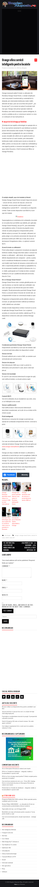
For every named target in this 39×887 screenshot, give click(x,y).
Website (5, 595)
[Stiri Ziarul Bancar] (19, 748)
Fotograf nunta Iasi (7, 832)
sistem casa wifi (9, 537)
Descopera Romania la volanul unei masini (18, 768)
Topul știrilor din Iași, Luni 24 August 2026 (14, 809)
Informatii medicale (7, 862)
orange (17, 535)
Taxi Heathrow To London (9, 844)
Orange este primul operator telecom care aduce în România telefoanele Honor (16, 498)
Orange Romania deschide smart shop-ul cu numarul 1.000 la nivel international (6, 498)
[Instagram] (22, 697)
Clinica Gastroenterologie (9, 853)
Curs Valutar (5, 838)
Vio (3, 768)
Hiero (15, 884)
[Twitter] (4, 697)
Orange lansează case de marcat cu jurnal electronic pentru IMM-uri (26, 496)
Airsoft (4, 859)
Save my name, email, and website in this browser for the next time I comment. (17, 606)
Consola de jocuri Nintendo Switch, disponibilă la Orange (16, 521)
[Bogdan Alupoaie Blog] (19, 4)
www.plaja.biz (6, 850)
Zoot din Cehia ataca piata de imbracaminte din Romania (9, 546)
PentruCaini (5, 788)
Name (4, 580)
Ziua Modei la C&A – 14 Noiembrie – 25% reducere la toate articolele (29, 546)
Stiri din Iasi (9, 796)
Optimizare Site (6, 847)
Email (5, 588)
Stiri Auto (4, 835)
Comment (6, 566)
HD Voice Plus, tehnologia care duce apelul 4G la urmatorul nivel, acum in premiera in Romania (6, 523)
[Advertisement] (19, 34)
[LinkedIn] (13, 697)
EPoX (3, 771)
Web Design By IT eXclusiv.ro (10, 841)
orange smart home (25, 535)
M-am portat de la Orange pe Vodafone (14, 122)
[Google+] (17, 697)
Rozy (3, 868)
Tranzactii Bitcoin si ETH (9, 856)
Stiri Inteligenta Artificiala (9, 829)
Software (4, 871)
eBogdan (24, 68)
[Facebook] (8, 697)
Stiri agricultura (6, 865)
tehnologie (7, 535)
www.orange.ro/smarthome (10, 446)
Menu (19, 11)
